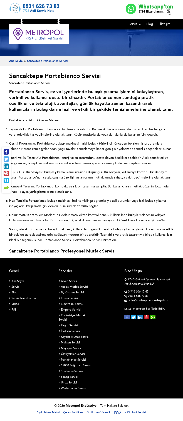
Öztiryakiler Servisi (73, 354)
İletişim (165, 24)
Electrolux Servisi (72, 304)
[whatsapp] (152, 317)
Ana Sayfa (17, 281)
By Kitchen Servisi (72, 292)
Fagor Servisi (69, 325)
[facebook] (127, 317)
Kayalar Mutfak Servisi (75, 337)
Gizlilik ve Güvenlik (98, 412)
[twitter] (134, 317)
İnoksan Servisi (70, 331)
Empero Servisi (71, 309)
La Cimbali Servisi (134, 412)
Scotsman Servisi (72, 371)
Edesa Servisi (69, 298)
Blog (149, 24)
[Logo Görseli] (39, 35)
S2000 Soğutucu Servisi (76, 365)
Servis (132, 24)
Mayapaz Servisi (71, 348)
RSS (13, 309)
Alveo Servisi (69, 281)
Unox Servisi (69, 382)
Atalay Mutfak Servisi (74, 287)
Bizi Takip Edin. (155, 309)
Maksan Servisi (70, 342)
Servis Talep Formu (23, 298)
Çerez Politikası (73, 412)
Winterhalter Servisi (73, 388)
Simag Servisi (69, 377)
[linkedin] (140, 317)
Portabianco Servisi (73, 359)
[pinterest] (147, 317)
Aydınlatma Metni (48, 412)
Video (15, 304)
